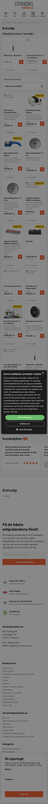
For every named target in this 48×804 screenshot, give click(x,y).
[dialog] (24, 402)
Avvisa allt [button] (25, 424)
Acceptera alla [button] (25, 417)
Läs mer (14, 412)
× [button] (43, 373)
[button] (24, 429)
